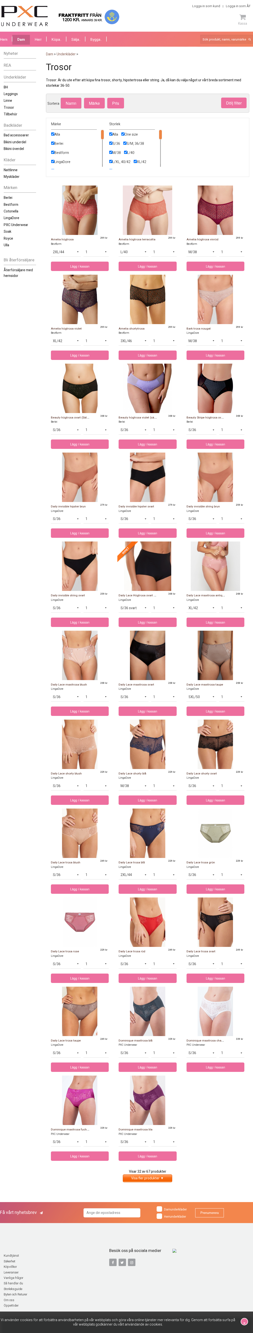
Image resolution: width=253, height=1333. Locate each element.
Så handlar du (13, 1283)
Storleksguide (13, 1289)
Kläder (10, 160)
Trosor (9, 107)
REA (7, 65)
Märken (10, 188)
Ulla (6, 245)
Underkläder (15, 77)
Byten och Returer (15, 1294)
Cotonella (11, 211)
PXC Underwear (16, 225)
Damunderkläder (175, 1210)
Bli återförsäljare (19, 260)
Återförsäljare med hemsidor (18, 273)
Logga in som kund (206, 6)
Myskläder (12, 176)
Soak (7, 231)
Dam (21, 39)
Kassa (242, 23)
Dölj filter (234, 103)
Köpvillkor (10, 1267)
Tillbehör (10, 114)
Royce (8, 238)
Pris (115, 103)
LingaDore (11, 218)
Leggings (11, 94)
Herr (38, 39)
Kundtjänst (11, 1255)
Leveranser (11, 1272)
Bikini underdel (15, 142)
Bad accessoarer (16, 135)
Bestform (11, 204)
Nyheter (11, 53)
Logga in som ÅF (238, 6)
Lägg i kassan (79, 266)
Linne (8, 100)
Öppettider (11, 1305)
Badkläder (13, 125)
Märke (94, 103)
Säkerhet (9, 1261)
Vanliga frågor (13, 1278)
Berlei (8, 197)
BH (6, 87)
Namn (71, 103)
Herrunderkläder (175, 1217)
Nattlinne (11, 170)
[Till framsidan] (24, 16)
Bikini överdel (14, 148)
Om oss (9, 1300)
